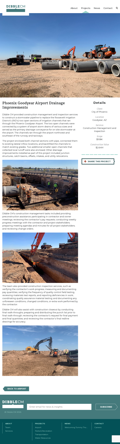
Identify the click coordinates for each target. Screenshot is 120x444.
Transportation (41, 434)
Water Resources (43, 438)
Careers (97, 427)
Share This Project (97, 161)
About (74, 8)
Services (9, 431)
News (97, 8)
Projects (85, 8)
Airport (38, 427)
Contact (107, 8)
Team (7, 427)
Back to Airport (17, 389)
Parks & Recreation (43, 431)
